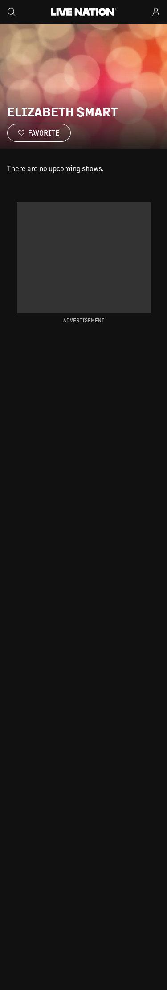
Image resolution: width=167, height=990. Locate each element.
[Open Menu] (155, 12)
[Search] (12, 12)
